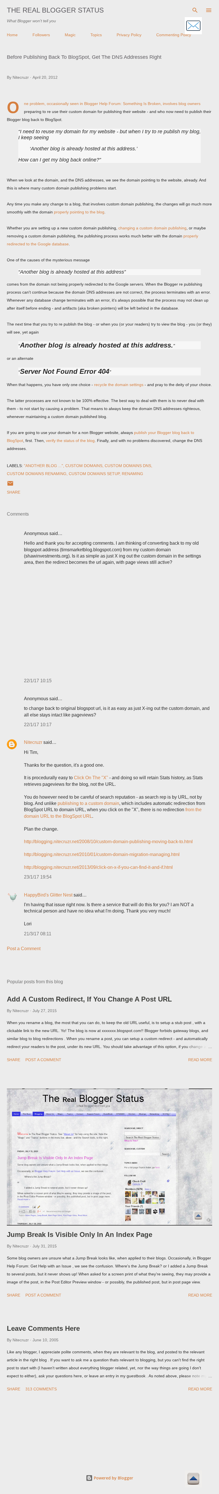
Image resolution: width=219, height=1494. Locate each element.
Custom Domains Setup (94, 473)
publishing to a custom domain (88, 803)
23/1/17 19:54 (38, 877)
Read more (200, 1059)
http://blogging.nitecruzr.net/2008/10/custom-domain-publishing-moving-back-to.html (108, 841)
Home (12, 35)
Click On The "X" (91, 777)
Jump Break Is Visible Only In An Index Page (79, 1234)
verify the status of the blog (70, 440)
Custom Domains (83, 465)
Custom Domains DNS (128, 465)
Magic (70, 35)
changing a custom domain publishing (152, 228)
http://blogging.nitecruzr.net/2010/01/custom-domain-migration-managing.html (102, 854)
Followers (41, 35)
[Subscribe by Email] (193, 26)
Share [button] (13, 492)
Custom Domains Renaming (36, 473)
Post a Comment (23, 948)
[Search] (195, 10)
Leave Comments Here (43, 1328)
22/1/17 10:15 (38, 680)
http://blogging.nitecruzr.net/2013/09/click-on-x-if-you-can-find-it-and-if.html (98, 867)
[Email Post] (10, 485)
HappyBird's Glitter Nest (48, 895)
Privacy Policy (129, 35)
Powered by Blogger (113, 1478)
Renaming (132, 473)
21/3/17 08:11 (37, 933)
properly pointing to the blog (79, 212)
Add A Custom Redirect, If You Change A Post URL (89, 999)
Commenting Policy (173, 35)
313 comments (41, 1389)
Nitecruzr (33, 742)
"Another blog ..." (43, 465)
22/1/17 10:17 (38, 724)
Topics (96, 35)
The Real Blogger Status (55, 10)
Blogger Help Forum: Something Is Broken (122, 103)
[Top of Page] (193, 1479)
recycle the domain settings (118, 384)
